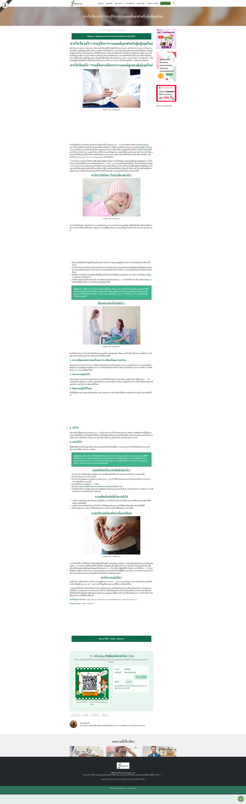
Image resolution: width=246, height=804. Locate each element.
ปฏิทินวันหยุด (165, 3)
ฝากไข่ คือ (85, 715)
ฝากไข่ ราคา (95, 715)
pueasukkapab (75, 715)
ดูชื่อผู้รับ (128, 682)
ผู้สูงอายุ (100, 3)
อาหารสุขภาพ (129, 3)
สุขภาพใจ (109, 3)
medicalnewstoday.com (129, 599)
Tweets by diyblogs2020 (164, 106)
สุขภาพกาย (118, 3)
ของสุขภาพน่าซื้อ (152, 3)
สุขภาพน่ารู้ (140, 3)
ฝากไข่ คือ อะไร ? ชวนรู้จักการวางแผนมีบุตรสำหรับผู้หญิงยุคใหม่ (123, 16)
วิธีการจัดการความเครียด (95, 486)
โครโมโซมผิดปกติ (144, 150)
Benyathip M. (112, 30)
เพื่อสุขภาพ (105, 715)
